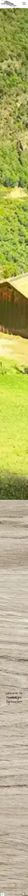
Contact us (22, 892)
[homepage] (3, 3)
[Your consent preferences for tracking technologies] (2, 894)
